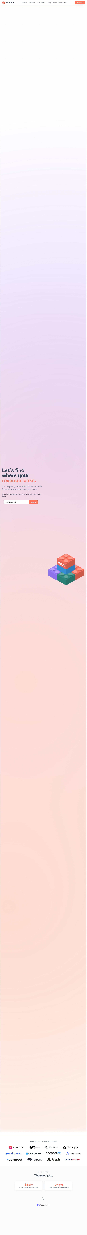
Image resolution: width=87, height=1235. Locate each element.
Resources (62, 2)
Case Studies (40, 2)
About (55, 2)
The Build (32, 2)
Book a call (80, 2)
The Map (24, 2)
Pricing (49, 2)
